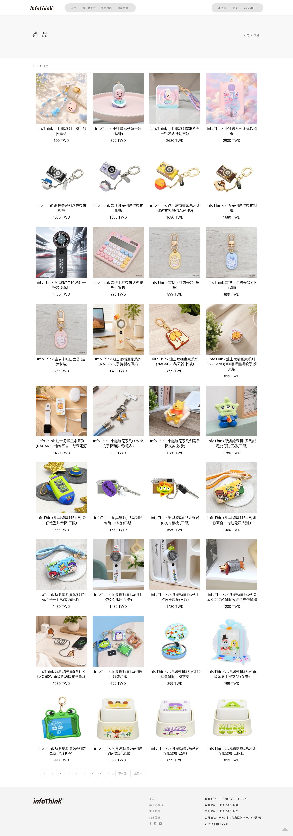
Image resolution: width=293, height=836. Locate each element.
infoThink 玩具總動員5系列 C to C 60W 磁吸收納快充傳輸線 (61, 674)
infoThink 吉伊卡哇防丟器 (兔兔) (175, 285)
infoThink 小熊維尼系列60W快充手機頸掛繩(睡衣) (118, 443)
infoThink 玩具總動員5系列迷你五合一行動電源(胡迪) (232, 520)
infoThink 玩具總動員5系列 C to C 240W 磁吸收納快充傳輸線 (231, 597)
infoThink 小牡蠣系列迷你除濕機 (232, 131)
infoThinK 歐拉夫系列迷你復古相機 (61, 208)
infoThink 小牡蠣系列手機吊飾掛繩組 (61, 131)
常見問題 (106, 7)
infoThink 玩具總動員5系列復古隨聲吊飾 (118, 674)
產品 (74, 7)
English (250, 7)
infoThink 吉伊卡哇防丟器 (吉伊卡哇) (61, 361)
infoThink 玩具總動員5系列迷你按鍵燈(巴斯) (175, 750)
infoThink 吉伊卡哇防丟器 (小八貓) (231, 285)
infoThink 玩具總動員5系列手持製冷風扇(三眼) (175, 597)
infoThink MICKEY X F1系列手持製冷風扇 (61, 285)
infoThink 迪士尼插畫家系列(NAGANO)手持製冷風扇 (118, 361)
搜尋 (223, 7)
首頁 (246, 35)
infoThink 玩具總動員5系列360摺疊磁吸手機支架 (175, 674)
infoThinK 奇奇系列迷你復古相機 (232, 208)
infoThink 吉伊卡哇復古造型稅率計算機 (118, 285)
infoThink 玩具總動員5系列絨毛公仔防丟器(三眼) (232, 443)
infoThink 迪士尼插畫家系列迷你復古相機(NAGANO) (175, 208)
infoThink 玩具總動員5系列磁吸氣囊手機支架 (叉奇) (232, 674)
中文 (235, 7)
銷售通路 (155, 817)
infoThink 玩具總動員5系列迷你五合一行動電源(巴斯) (61, 597)
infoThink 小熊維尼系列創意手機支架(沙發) (175, 443)
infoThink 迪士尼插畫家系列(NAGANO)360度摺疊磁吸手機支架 (231, 364)
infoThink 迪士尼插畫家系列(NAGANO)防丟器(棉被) (175, 361)
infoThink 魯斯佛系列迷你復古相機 (118, 208)
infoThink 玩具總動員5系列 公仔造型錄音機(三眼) (61, 520)
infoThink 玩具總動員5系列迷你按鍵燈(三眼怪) (232, 750)
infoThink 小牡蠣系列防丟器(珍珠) (118, 131)
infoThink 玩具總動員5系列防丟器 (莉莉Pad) (61, 750)
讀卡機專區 (89, 7)
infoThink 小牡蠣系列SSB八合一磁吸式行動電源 (175, 131)
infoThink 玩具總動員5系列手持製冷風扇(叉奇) (118, 597)
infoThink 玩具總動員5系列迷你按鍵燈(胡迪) (118, 750)
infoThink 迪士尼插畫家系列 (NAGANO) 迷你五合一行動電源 (61, 443)
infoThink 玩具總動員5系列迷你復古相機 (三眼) (175, 520)
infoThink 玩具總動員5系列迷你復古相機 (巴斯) (118, 520)
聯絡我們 (123, 7)
